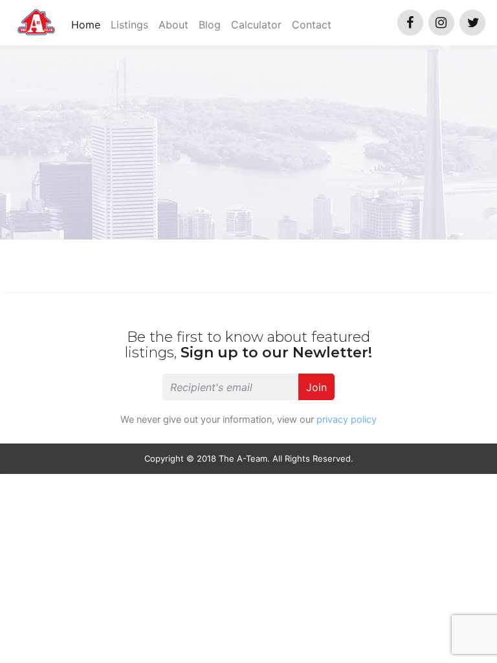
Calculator (256, 24)
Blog (210, 24)
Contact (311, 24)
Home (88, 24)
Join (316, 387)
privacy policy (346, 419)
